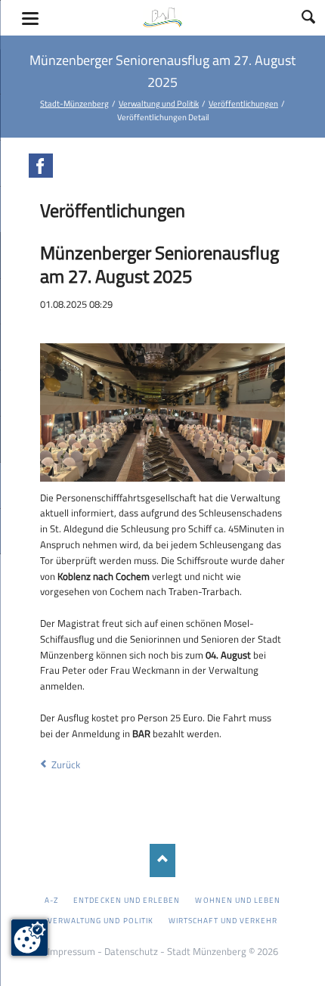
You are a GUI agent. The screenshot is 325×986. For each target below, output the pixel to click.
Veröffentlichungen (243, 103)
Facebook (41, 165)
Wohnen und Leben (237, 900)
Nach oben (163, 860)
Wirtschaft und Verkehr (223, 920)
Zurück (65, 764)
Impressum (71, 951)
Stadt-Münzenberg (74, 103)
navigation (30, 18)
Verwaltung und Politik (159, 103)
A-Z (51, 900)
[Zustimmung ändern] (29, 937)
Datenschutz (131, 951)
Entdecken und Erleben (126, 900)
